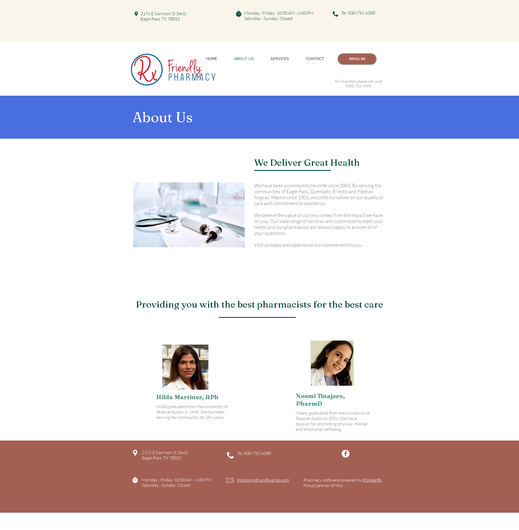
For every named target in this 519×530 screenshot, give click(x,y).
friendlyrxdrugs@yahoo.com (263, 480)
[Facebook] (346, 454)
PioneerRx (372, 480)
